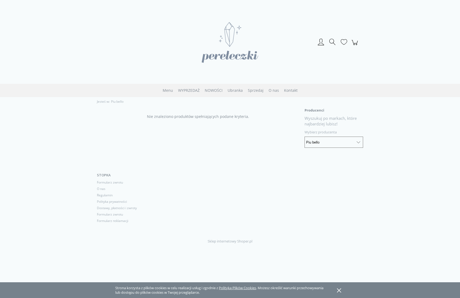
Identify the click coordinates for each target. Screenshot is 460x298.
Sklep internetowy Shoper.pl (230, 241)
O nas (101, 188)
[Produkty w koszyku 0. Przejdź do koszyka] (355, 45)
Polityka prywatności (112, 201)
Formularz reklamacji (112, 220)
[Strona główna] (230, 42)
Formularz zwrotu (110, 182)
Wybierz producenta (321, 132)
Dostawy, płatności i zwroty (117, 208)
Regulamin (105, 195)
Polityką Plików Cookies (237, 287)
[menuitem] (168, 90)
